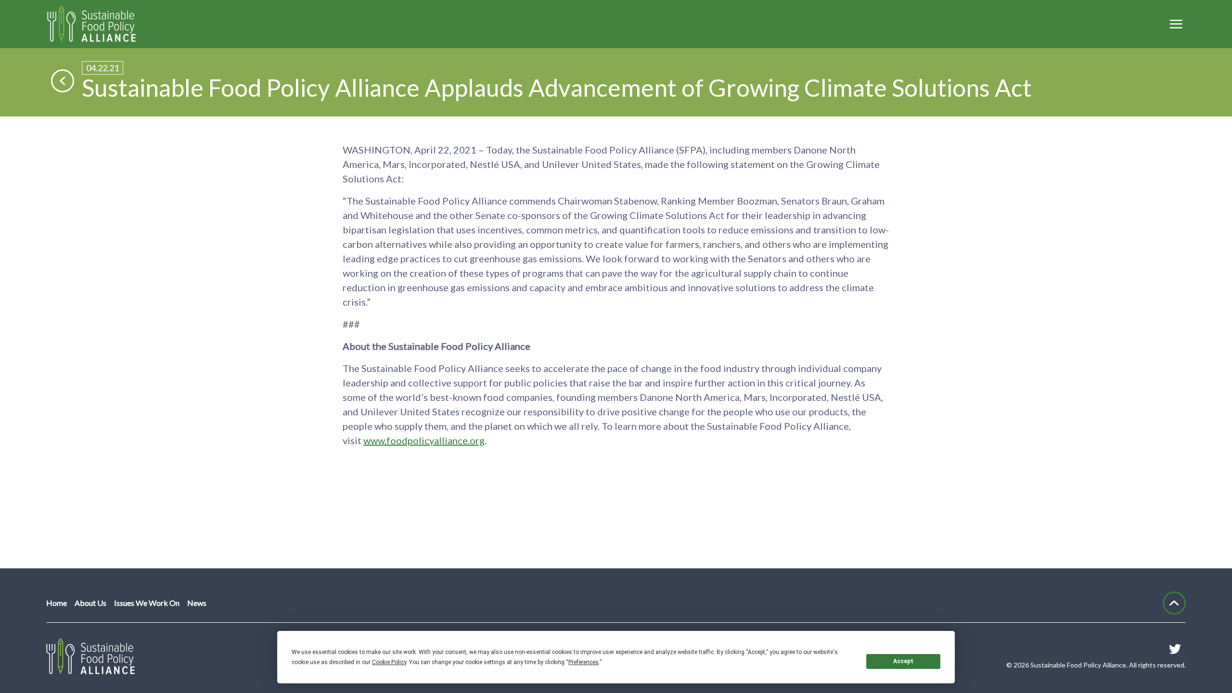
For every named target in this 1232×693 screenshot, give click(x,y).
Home (56, 602)
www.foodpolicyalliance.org (424, 440)
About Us (90, 602)
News (196, 602)
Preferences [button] (583, 662)
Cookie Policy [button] (389, 662)
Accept (903, 661)
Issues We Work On (147, 602)
